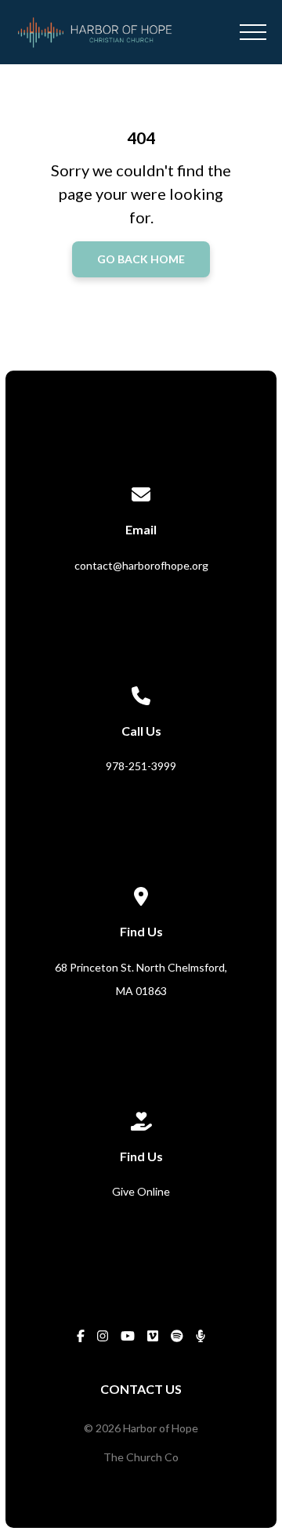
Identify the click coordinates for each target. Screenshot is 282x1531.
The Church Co (141, 1457)
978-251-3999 (141, 766)
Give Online (141, 1191)
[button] (253, 32)
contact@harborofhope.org (141, 565)
